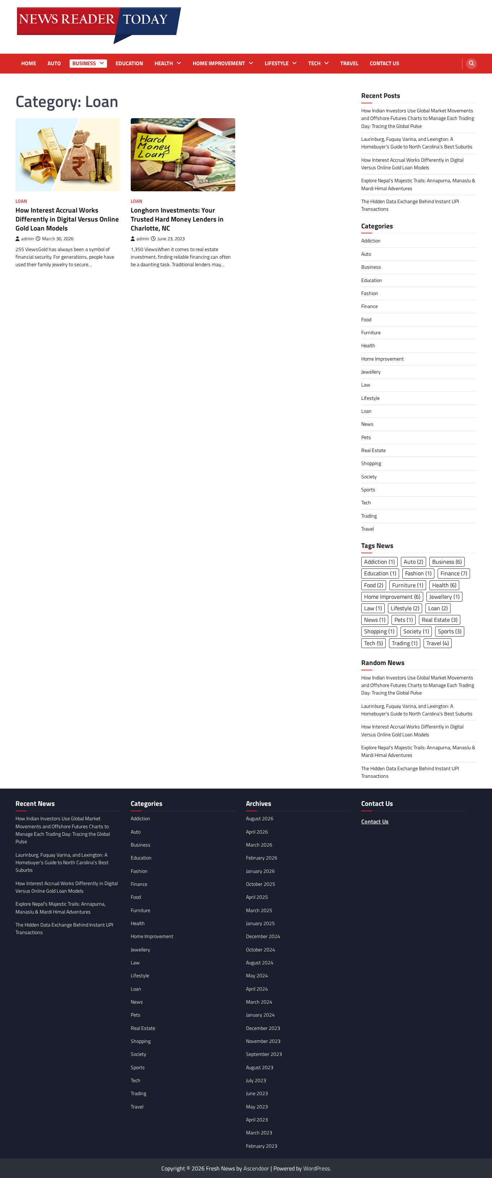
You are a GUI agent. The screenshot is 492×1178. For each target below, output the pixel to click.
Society (369, 477)
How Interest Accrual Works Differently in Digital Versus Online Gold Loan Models (67, 219)
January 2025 (260, 923)
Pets (366, 437)
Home (28, 63)
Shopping (371, 463)
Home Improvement (219, 63)
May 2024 (257, 976)
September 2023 (264, 1054)
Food (366, 319)
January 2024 (260, 1015)
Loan (21, 201)
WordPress (316, 1168)
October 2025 (260, 884)
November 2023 (263, 1041)
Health (164, 63)
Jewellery (371, 372)
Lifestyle (277, 63)
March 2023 (259, 1133)
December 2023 (263, 1028)
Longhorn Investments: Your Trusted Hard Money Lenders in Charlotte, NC (177, 219)
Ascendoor (256, 1168)
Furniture (371, 332)
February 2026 (261, 858)
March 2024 (259, 1002)
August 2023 (259, 1067)
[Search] (471, 63)
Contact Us (384, 63)
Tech (314, 63)
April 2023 (257, 1120)
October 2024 (260, 950)
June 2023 (257, 1093)
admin (27, 238)
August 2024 (259, 963)
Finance (369, 306)
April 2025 (257, 897)
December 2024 (263, 936)
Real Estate (373, 450)
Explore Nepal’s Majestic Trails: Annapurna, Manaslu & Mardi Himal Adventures (418, 184)
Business (84, 63)
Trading (369, 516)
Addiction (371, 241)
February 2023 (261, 1146)
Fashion (369, 293)
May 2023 (257, 1107)
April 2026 (257, 832)
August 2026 (259, 818)
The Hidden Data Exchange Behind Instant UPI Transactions (410, 205)
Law (365, 385)
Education (129, 63)
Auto (54, 63)
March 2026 (259, 845)
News (367, 424)
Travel (349, 63)
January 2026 (260, 871)
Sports (368, 490)
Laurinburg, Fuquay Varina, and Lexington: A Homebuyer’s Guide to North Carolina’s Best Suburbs (417, 143)
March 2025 (259, 910)
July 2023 (256, 1080)
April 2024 (257, 989)
